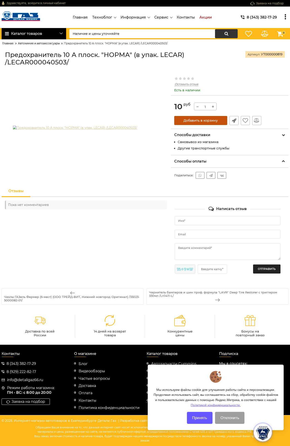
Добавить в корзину (201, 120)
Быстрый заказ (234, 120)
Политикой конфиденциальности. (216, 405)
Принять (199, 418)
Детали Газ (107, 421)
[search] (226, 33)
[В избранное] (245, 120)
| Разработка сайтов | (135, 421)
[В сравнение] (256, 120)
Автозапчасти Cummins (173, 364)
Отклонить (229, 418)
